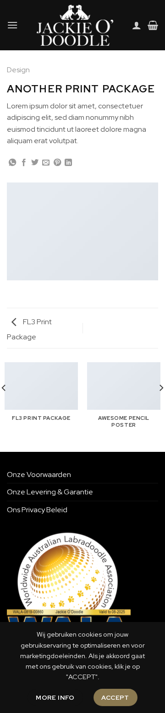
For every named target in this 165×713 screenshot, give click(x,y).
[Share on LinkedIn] (68, 163)
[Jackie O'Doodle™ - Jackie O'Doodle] (75, 25)
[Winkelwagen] (153, 25)
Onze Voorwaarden (39, 474)
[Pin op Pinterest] (57, 163)
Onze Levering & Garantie (50, 492)
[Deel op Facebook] (24, 163)
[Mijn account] (136, 25)
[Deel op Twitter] (34, 163)
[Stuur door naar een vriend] (46, 163)
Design (18, 70)
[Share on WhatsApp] (12, 163)
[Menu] (12, 25)
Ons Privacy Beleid (37, 510)
